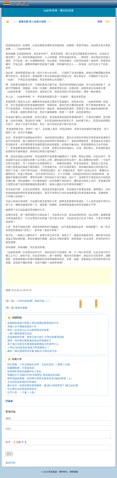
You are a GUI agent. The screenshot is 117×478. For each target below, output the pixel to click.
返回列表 (10, 462)
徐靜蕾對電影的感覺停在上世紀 (24, 371)
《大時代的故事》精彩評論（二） (33, 301)
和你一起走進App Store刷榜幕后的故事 (28, 330)
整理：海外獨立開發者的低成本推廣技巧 (29, 340)
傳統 (107, 21)
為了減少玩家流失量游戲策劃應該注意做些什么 (32, 344)
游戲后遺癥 (21, 307)
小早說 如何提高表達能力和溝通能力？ (28, 347)
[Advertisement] (61, 33)
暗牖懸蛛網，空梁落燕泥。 (22, 368)
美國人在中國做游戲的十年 (22, 326)
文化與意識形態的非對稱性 (22, 382)
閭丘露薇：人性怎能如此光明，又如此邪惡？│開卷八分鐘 (38, 364)
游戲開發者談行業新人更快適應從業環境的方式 (32, 323)
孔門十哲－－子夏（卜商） (22, 392)
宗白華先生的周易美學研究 (22, 389)
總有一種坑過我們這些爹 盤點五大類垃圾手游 (32, 351)
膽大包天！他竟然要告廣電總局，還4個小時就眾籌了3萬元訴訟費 (42, 385)
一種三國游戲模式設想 (19, 333)
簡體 (99, 21)
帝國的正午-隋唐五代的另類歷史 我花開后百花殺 (33, 375)
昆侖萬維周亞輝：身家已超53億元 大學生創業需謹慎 (35, 337)
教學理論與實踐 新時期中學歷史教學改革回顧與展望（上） (40, 378)
